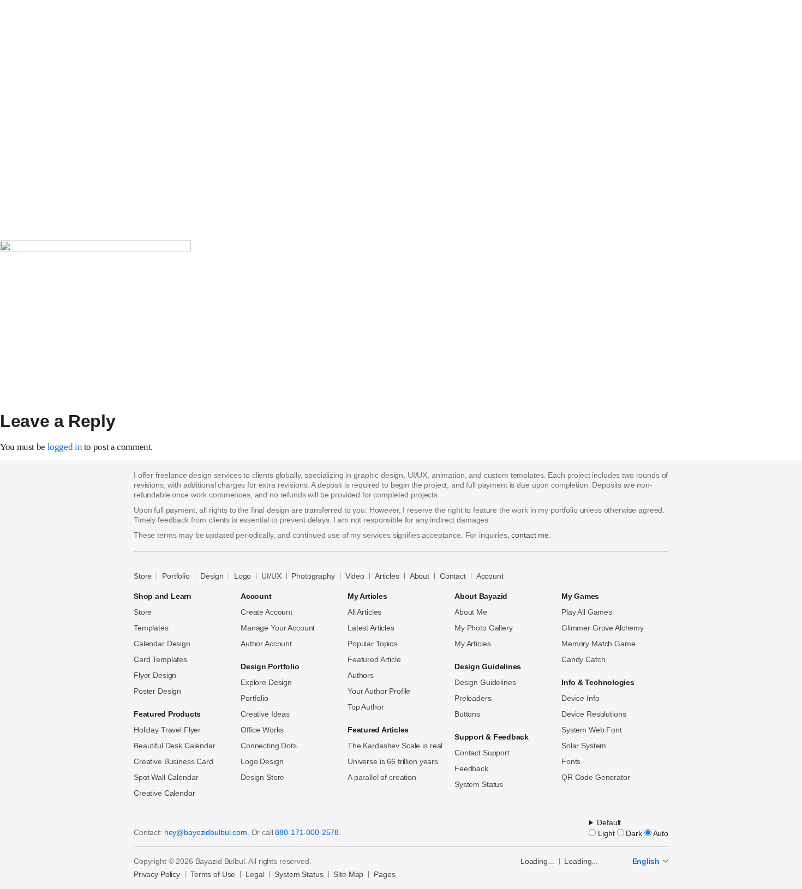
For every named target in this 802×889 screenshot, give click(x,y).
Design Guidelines (485, 682)
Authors (361, 675)
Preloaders (473, 698)
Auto (659, 833)
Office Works (262, 729)
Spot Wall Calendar (166, 777)
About (419, 576)
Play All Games (586, 612)
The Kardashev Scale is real (395, 745)
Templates (151, 627)
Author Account (266, 643)
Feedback (471, 768)
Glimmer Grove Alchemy (602, 627)
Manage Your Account (278, 627)
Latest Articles (371, 627)
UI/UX (271, 576)
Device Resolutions (593, 714)
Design (212, 576)
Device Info (580, 698)
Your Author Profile (379, 691)
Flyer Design (155, 675)
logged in (64, 447)
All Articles (364, 612)
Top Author (366, 706)
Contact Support (482, 752)
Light (605, 833)
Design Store (262, 777)
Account (490, 576)
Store (143, 576)
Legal (255, 874)
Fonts (570, 761)
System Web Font (591, 729)
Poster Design (157, 691)
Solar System (583, 745)
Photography (312, 576)
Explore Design (266, 682)
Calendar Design (162, 643)
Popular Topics (372, 643)
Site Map (348, 874)
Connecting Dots (269, 745)
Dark (633, 833)
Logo (242, 576)
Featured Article (374, 659)
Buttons (467, 714)
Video (354, 576)
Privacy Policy (157, 874)
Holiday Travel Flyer (167, 729)
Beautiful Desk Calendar (175, 745)
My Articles (472, 643)
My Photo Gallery (483, 627)
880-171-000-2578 (307, 832)
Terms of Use (212, 874)
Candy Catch (583, 659)
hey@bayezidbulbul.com (205, 832)
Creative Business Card (173, 761)
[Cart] (4, 221)
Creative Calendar (164, 793)
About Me (470, 612)
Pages (384, 874)
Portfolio (176, 576)
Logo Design (262, 761)
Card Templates (160, 659)
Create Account (266, 612)
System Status (478, 784)
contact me (530, 535)
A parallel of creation (382, 777)
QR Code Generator (595, 777)
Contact (453, 576)
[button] (8, 203)
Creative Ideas (265, 714)
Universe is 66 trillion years (393, 761)
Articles (387, 576)
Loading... (537, 861)
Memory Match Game (598, 643)
